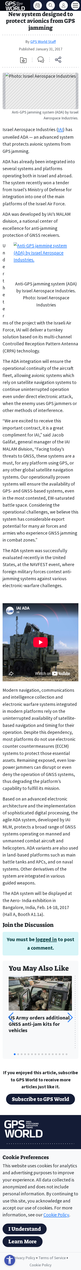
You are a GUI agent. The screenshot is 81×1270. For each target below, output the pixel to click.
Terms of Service (52, 1257)
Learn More (22, 1241)
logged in (46, 939)
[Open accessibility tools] (9, 1260)
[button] (70, 1017)
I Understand (24, 1229)
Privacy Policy (24, 1257)
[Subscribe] (37, 5)
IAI (60, 129)
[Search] (50, 5)
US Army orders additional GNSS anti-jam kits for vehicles (39, 1024)
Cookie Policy (56, 1215)
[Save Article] (23, 60)
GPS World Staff (43, 41)
